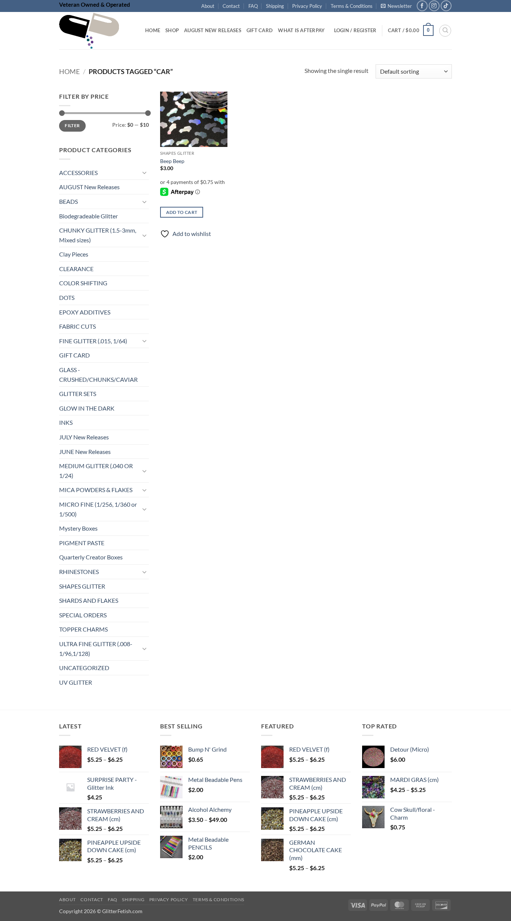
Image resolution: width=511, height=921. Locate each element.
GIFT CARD (74, 355)
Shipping (275, 6)
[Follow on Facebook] (422, 5)
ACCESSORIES (78, 172)
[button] (396, 6)
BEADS (68, 201)
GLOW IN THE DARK (86, 408)
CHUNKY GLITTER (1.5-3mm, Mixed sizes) (97, 235)
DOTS (66, 297)
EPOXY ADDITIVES (84, 312)
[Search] (445, 31)
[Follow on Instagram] (434, 5)
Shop (172, 30)
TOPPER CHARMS (83, 629)
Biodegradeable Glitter (88, 215)
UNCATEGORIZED (84, 668)
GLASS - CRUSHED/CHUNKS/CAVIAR (98, 374)
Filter (72, 126)
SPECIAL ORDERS (83, 614)
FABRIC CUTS (77, 326)
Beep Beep (172, 161)
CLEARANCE (76, 268)
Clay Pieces (73, 254)
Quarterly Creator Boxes (91, 557)
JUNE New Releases (85, 451)
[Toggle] (144, 172)
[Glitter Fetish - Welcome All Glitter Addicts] (96, 31)
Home (152, 30)
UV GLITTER (75, 682)
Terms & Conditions (352, 6)
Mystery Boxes (78, 528)
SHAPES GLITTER (82, 586)
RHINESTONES (79, 571)
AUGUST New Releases (89, 187)
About (207, 6)
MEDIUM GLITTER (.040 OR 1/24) (96, 471)
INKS (66, 422)
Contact (231, 6)
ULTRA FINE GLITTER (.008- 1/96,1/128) (95, 648)
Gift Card (260, 30)
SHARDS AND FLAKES (88, 600)
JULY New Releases (84, 436)
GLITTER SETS (77, 393)
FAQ (253, 6)
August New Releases (212, 30)
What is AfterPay (301, 30)
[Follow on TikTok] (446, 5)
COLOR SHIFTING (83, 283)
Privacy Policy (307, 6)
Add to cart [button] (182, 212)
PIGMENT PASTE (81, 542)
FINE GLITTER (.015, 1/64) (93, 340)
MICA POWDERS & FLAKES (95, 490)
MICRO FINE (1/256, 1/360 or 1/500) (98, 509)
